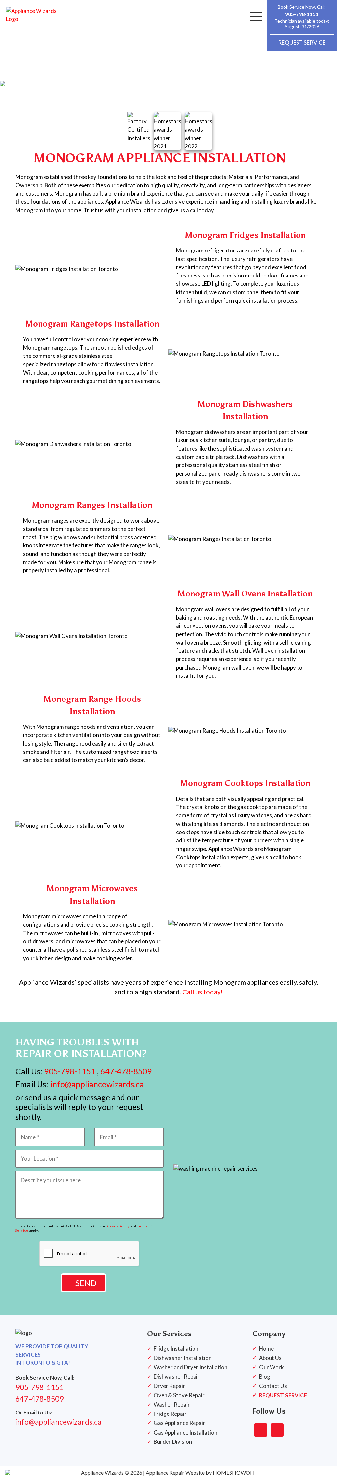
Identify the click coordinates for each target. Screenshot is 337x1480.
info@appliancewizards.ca (96, 1084)
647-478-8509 (126, 1071)
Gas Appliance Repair (179, 1422)
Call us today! (202, 992)
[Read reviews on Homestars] (260, 1430)
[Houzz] (277, 1430)
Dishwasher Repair (177, 1376)
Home (266, 1348)
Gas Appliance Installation (185, 1432)
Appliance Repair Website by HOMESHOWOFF (201, 1472)
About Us (270, 1357)
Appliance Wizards (102, 1472)
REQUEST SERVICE (301, 42)
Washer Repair (172, 1404)
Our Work (271, 1367)
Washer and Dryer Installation (190, 1367)
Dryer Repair (169, 1385)
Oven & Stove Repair (179, 1395)
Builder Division (173, 1441)
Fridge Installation (176, 1348)
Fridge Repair (170, 1413)
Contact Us (273, 1385)
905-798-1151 (302, 14)
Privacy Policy (118, 1226)
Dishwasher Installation (183, 1357)
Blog (264, 1376)
